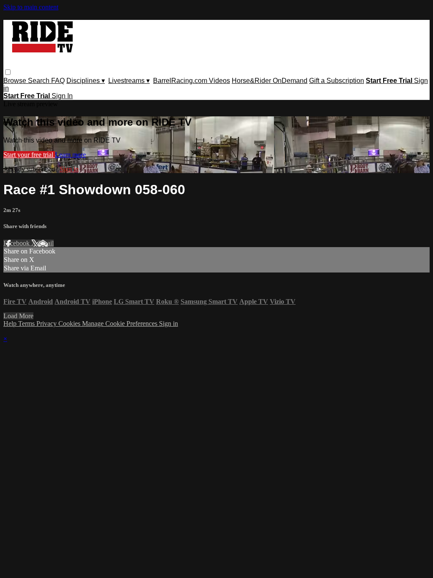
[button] (8, 72)
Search (39, 80)
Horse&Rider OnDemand (269, 80)
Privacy (47, 323)
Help (10, 323)
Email (46, 243)
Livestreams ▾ (129, 80)
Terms (27, 323)
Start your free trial (29, 154)
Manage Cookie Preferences (120, 323)
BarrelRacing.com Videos (191, 80)
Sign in (69, 169)
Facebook (17, 243)
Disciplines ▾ (85, 80)
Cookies (70, 323)
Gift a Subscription (336, 80)
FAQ (58, 80)
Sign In (62, 95)
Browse (15, 80)
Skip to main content (30, 7)
